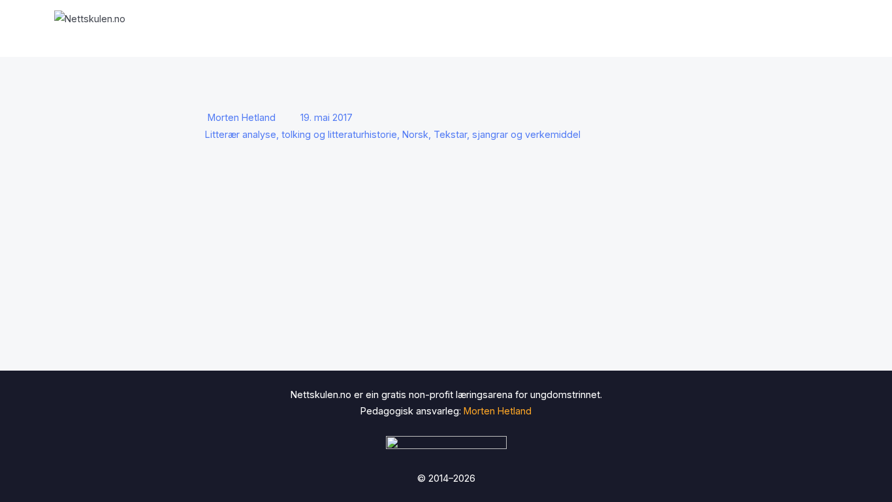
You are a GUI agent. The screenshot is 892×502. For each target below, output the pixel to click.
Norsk (415, 134)
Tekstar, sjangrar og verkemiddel (507, 134)
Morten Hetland (242, 117)
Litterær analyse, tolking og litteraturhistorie (301, 134)
